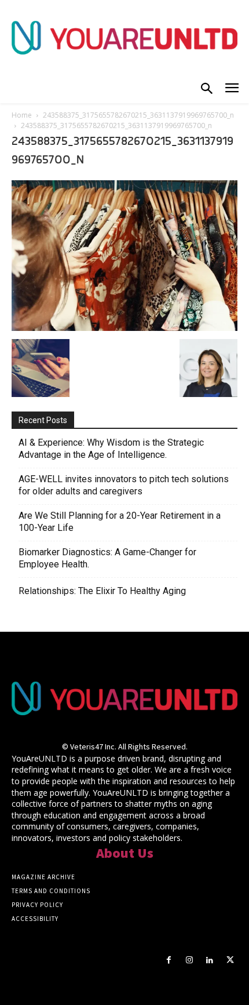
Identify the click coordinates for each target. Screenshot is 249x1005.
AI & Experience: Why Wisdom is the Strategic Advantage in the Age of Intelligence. (111, 448)
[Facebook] (169, 960)
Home (22, 115)
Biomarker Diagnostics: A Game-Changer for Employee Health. (107, 558)
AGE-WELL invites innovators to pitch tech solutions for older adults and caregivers (124, 485)
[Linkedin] (210, 960)
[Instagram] (189, 960)
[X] (230, 960)
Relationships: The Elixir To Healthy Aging (102, 590)
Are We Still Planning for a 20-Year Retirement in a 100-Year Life (120, 521)
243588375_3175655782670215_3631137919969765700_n (138, 115)
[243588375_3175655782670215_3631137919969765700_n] (124, 327)
